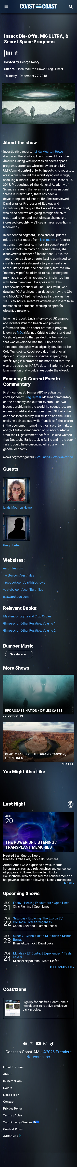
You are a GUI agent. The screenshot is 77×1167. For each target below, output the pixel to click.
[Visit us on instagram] (45, 1043)
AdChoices (10, 1136)
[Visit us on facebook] (25, 1043)
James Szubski (48, 926)
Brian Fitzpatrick (24, 943)
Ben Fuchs (42, 457)
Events (7, 1088)
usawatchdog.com (16, 597)
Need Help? (11, 1095)
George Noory (29, 62)
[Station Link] (38, 6)
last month (47, 240)
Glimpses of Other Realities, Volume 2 (29, 630)
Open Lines (41, 906)
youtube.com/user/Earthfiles (23, 589)
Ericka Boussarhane (45, 859)
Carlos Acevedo (24, 926)
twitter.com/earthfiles (18, 575)
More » (69, 883)
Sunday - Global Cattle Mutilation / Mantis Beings (42, 938)
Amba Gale (23, 859)
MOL (20, 332)
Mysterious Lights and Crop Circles (27, 616)
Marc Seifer (50, 961)
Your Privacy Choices (17, 1122)
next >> (67, 764)
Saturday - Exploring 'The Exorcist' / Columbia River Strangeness (38, 920)
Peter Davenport (62, 457)
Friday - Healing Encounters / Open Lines (41, 903)
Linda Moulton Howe (30, 69)
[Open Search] (71, 7)
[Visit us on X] (31, 1043)
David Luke (45, 943)
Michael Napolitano (26, 961)
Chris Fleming (22, 906)
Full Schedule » (62, 967)
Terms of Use (12, 1115)
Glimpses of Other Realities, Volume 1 (29, 623)
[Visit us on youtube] (38, 1043)
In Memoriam (12, 1081)
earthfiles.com (13, 568)
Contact (8, 1101)
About (7, 1074)
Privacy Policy (12, 1108)
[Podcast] (71, 804)
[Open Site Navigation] (6, 7)
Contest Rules (13, 1129)
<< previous (13, 716)
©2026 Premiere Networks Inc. (49, 1054)
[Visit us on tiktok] (52, 1043)
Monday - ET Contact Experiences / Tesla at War (42, 955)
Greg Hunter (54, 69)
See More (16, 654)
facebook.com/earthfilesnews (24, 582)
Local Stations (13, 1067)
